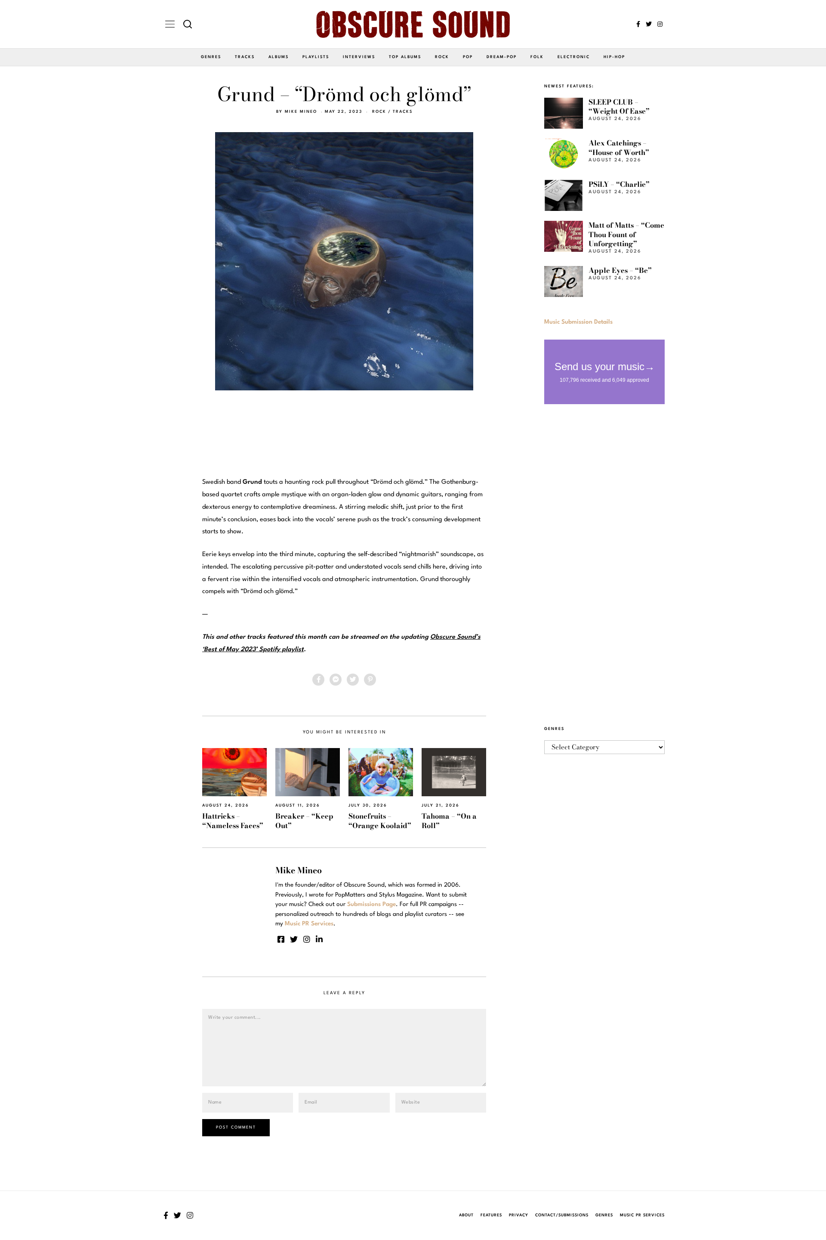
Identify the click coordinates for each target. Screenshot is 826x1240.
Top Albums (405, 57)
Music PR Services (642, 1215)
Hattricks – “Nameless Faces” (232, 820)
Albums (278, 57)
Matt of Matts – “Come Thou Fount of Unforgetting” (626, 234)
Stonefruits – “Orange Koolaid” (379, 820)
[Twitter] (649, 24)
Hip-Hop (614, 57)
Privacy (518, 1215)
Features (491, 1215)
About (466, 1215)
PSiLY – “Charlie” (619, 184)
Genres (211, 57)
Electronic (574, 57)
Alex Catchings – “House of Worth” (619, 147)
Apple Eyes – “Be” (620, 270)
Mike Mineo (301, 112)
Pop (468, 57)
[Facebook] (638, 24)
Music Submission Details (578, 322)
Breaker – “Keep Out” (304, 820)
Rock (442, 57)
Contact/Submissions (562, 1215)
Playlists (315, 57)
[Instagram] (660, 24)
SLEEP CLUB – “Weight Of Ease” (619, 106)
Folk (537, 57)
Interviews (359, 57)
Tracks (245, 57)
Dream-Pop (502, 57)
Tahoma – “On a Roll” (449, 820)
